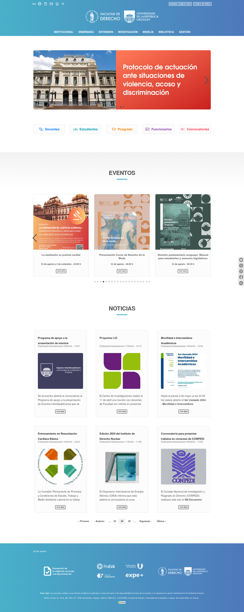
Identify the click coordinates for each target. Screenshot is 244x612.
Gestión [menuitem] (184, 32)
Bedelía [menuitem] (148, 32)
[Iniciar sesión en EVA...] (39, 4)
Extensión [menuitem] (106, 32)
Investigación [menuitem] (128, 32)
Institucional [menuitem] (63, 32)
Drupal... (196, 598)
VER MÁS (61, 271)
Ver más (61, 411)
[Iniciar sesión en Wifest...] (34, 4)
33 (115, 521)
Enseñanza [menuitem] (86, 32)
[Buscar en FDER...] (63, 4)
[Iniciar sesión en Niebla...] (57, 4)
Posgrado (125, 129)
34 (123, 521)
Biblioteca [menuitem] (166, 32)
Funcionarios (161, 129)
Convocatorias (198, 129)
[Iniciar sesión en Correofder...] (51, 4)
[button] (120, 107)
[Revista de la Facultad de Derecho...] (45, 4)
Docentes (52, 129)
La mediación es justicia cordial (61, 254)
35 (130, 521)
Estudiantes (88, 129)
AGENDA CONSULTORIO (180, 4)
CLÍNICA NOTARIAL (202, 4)
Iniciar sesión (40, 551)
